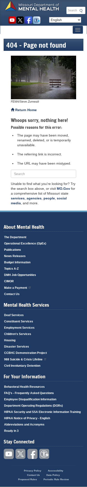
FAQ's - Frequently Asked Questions (29, 393)
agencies (34, 198)
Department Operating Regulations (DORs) (33, 405)
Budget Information (17, 262)
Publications (12, 249)
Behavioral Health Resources (24, 386)
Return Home (25, 110)
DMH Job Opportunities (20, 275)
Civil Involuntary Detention (22, 365)
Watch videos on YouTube (12, 20)
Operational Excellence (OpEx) (25, 243)
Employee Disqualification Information (30, 399)
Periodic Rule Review (56, 479)
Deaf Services (14, 315)
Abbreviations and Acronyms (24, 424)
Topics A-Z (11, 268)
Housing (9, 340)
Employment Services (19, 327)
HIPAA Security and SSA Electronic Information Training (42, 412)
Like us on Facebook (28, 20)
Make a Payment (15, 287)
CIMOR (9, 281)
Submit (80, 11)
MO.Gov (63, 188)
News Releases (15, 256)
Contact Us (12, 294)
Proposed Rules (27, 479)
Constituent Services (18, 321)
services (18, 198)
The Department (15, 237)
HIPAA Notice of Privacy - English (27, 418)
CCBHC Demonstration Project (25, 353)
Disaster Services (16, 346)
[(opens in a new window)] (43, 77)
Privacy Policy (32, 470)
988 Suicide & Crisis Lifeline (23, 359)
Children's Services (17, 334)
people (49, 198)
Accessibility (36, 20)
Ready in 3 (11, 431)
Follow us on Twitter (20, 20)
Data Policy (53, 475)
